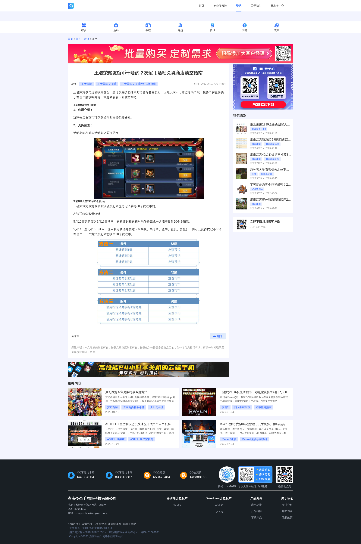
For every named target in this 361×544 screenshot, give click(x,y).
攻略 (276, 30)
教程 (148, 30)
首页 (201, 5)
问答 (244, 30)
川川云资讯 (82, 38)
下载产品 (256, 517)
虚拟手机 (87, 523)
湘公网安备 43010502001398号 (88, 532)
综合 (83, 30)
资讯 (238, 5)
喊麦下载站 (129, 523)
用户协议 (287, 511)
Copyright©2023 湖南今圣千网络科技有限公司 (96, 536)
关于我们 (256, 5)
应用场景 (256, 504)
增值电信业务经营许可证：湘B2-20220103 (134, 532)
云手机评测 (100, 523)
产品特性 (256, 511)
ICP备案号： (90, 528)
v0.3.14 (219, 504)
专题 (180, 30)
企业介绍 (287, 504)
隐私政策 (287, 517)
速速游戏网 (114, 523)
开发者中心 (277, 5)
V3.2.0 (177, 504)
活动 (116, 30)
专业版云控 (220, 5)
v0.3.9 (219, 512)
